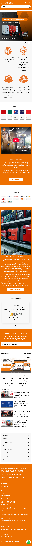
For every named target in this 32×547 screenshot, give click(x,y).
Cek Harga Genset (6, 495)
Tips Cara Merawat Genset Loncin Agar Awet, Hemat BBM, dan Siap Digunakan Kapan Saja (22, 394)
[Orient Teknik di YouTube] (8, 502)
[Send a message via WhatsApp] (28, 542)
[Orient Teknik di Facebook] (5, 502)
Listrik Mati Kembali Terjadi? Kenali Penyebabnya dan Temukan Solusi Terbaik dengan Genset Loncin (22, 413)
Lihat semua (27, 353)
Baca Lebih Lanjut (16, 289)
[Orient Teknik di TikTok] (11, 502)
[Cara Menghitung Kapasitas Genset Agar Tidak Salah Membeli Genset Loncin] (7, 404)
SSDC (7, 543)
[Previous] (25, 42)
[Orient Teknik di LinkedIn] (14, 502)
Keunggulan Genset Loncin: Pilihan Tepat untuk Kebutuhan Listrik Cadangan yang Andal (22, 423)
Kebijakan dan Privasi (7, 493)
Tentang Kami (5, 486)
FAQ (2, 488)
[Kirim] (28, 344)
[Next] (29, 42)
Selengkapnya (15, 180)
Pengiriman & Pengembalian (8, 491)
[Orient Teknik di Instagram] (2, 502)
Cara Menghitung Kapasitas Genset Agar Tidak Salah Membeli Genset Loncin (21, 404)
